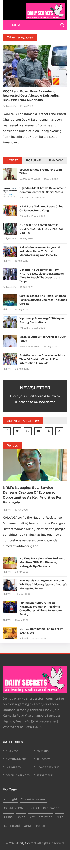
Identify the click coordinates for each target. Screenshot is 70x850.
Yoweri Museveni (33, 799)
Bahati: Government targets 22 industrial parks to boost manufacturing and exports (39, 251)
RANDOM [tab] (56, 160)
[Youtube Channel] (38, 431)
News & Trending (48, 767)
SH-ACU (33, 808)
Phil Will (23, 197)
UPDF (28, 826)
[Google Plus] (28, 431)
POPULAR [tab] (33, 160)
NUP (59, 817)
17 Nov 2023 (26, 106)
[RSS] (59, 431)
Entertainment (16, 759)
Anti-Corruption (40, 817)
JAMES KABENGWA (29, 179)
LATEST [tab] (12, 160)
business (12, 751)
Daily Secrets (26, 843)
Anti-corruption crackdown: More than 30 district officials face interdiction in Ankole (42, 359)
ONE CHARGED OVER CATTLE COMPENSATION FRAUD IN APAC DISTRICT (41, 228)
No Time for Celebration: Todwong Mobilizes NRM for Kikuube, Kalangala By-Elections (42, 562)
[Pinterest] (49, 431)
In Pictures (13, 767)
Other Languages (18, 775)
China (21, 817)
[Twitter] (17, 431)
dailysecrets (9, 106)
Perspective (45, 775)
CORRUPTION (13, 808)
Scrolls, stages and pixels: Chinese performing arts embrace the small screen (43, 299)
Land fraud (12, 826)
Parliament (51, 808)
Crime (8, 817)
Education (44, 751)
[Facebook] (7, 431)
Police (40, 826)
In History (43, 759)
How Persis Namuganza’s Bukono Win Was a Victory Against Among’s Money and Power (43, 584)
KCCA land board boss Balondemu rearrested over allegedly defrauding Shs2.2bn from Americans (31, 95)
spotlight (10, 799)
